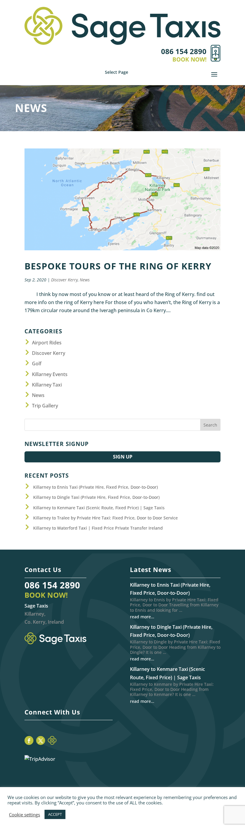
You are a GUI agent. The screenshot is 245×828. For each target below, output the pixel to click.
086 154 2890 (52, 585)
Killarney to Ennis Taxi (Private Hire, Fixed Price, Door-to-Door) (95, 487)
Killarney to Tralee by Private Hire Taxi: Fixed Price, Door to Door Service (105, 518)
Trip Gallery (45, 405)
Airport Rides (47, 342)
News (85, 280)
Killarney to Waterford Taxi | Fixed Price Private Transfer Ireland (98, 528)
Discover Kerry (64, 280)
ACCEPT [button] (55, 814)
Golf (37, 363)
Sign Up (122, 456)
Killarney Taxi (47, 384)
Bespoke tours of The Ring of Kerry (118, 266)
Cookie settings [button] (24, 814)
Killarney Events (50, 374)
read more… (142, 617)
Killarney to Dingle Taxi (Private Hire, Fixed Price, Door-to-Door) (96, 497)
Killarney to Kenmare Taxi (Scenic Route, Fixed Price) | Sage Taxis (99, 507)
